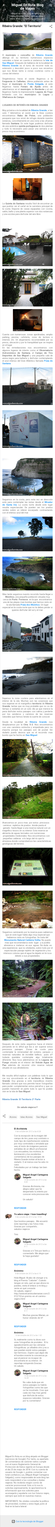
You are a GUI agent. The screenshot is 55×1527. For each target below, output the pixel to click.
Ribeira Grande (44, 55)
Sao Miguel (31, 735)
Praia (23, 604)
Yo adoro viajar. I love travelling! (30, 1214)
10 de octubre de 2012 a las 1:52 (28, 1335)
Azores (13, 1117)
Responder (20, 1208)
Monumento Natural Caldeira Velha (22, 940)
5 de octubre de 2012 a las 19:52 (28, 1217)
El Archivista (20, 1128)
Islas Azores (26, 1117)
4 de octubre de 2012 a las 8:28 (28, 1131)
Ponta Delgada (35, 84)
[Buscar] (51, 5)
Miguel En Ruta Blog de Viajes (27, 7)
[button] (51, 27)
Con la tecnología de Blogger (29, 1521)
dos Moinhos (33, 604)
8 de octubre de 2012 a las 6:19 (28, 1273)
